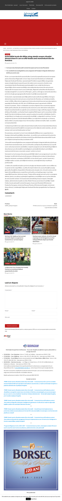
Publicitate (31, 5)
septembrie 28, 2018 (10, 63)
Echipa (28, 8)
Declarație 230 (39, 5)
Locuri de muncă (23, 5)
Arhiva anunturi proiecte (50, 5)
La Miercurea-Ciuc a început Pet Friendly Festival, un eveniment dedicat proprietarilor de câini (16, 269)
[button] (5, 44)
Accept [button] (28, 498)
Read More (34, 498)
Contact (33, 8)
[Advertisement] (31, 30)
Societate (7, 54)
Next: (45, 205)
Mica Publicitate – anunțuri (11, 5)
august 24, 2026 (9, 242)
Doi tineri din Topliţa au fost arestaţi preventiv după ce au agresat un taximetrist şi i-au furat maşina (15, 238)
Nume (7, 310)
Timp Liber (13, 263)
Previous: (11, 205)
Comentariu (8, 290)
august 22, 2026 (37, 243)
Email (33, 310)
